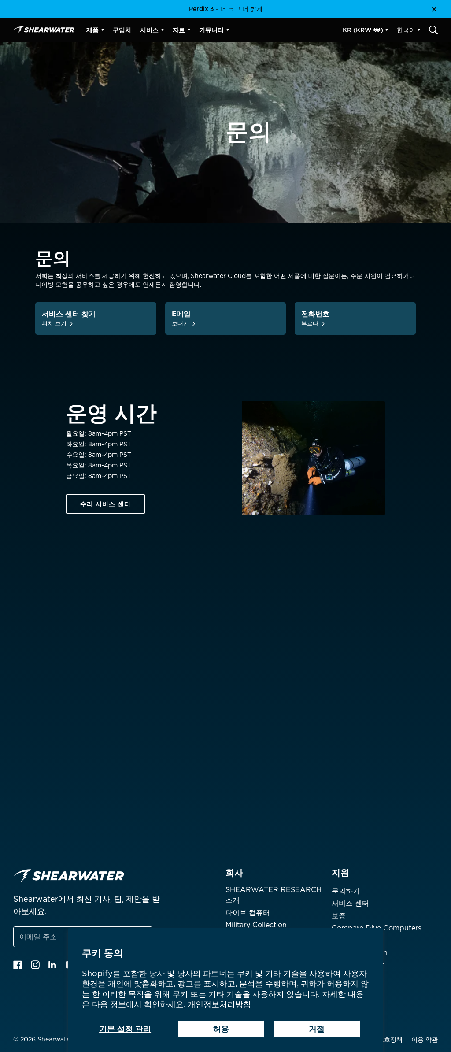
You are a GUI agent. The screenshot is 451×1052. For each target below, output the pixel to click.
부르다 (309, 323)
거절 (317, 1028)
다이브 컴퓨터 (248, 912)
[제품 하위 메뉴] (102, 30)
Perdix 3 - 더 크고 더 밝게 (225, 8)
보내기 (180, 323)
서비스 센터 (350, 903)
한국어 (406, 29)
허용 (221, 1028)
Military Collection (256, 925)
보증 (339, 915)
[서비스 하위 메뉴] (162, 30)
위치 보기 (54, 323)
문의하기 (346, 891)
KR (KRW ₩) (363, 29)
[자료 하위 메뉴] (189, 30)
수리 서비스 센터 (105, 503)
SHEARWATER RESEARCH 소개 (274, 894)
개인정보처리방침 (219, 1004)
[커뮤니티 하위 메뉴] (227, 30)
